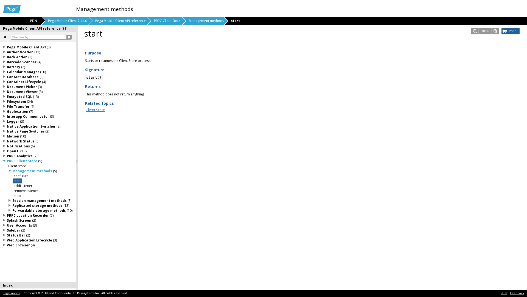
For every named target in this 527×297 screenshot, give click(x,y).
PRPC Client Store (167, 20)
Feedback (517, 293)
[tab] (38, 28)
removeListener (26, 190)
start (17, 180)
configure (21, 176)
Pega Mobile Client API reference (120, 20)
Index (8, 285)
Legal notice (11, 293)
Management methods (206, 20)
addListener (23, 185)
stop (17, 195)
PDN (504, 293)
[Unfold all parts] (5, 37)
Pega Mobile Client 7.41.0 (67, 20)
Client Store (95, 109)
